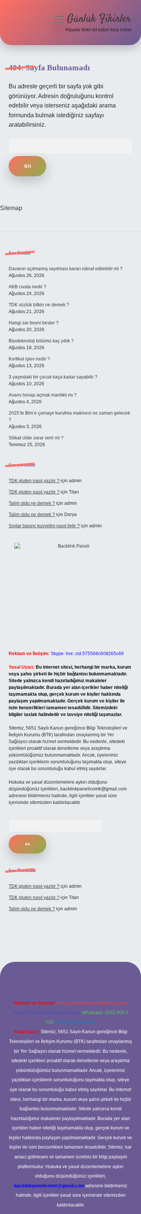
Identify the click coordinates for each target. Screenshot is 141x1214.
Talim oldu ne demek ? (32, 503)
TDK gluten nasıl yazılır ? (34, 480)
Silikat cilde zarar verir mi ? (36, 437)
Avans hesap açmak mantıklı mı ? (43, 395)
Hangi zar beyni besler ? (34, 322)
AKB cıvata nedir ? (27, 286)
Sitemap (11, 208)
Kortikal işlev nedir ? (29, 359)
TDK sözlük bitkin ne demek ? (39, 304)
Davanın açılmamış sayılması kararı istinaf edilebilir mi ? (66, 268)
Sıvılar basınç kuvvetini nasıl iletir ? (44, 525)
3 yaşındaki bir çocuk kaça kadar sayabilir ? (53, 377)
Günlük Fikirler (99, 19)
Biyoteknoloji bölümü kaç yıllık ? (41, 341)
